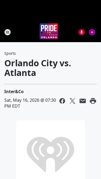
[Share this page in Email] (82, 101)
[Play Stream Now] (92, 32)
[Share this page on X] (72, 101)
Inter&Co (14, 91)
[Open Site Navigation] (7, 32)
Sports (10, 53)
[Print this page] (93, 101)
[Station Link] (49, 32)
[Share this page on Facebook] (62, 101)
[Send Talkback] (81, 32)
